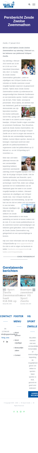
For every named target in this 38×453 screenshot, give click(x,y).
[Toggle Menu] (33, 4)
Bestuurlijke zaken (19, 349)
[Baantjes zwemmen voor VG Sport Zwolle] (27, 280)
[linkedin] (7, 341)
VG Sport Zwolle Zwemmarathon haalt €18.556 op (13, 295)
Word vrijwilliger (18, 341)
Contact (17, 355)
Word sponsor (18, 334)
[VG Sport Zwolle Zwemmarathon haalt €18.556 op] (10, 280)
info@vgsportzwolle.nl (5, 334)
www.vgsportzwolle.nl (24, 243)
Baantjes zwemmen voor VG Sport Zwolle (26, 295)
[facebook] (4, 341)
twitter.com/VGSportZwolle (12, 252)
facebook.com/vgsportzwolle (18, 249)
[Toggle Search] (29, 4)
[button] (4, 289)
